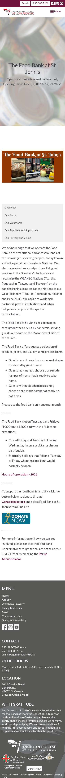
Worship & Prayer (12, 603)
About (6, 599)
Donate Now (34, 768)
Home (5, 595)
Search (25, 3)
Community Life (11, 616)
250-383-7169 (41, 3)
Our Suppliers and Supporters (21, 230)
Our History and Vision (18, 237)
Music (5, 612)
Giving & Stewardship (14, 620)
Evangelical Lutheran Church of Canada (13, 765)
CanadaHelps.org (13, 501)
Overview (10, 207)
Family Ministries (12, 607)
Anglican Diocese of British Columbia (33, 746)
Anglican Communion (41, 757)
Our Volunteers (13, 222)
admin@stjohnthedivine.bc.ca (18, 654)
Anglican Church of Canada (15, 757)
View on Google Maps (15, 694)
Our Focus (10, 215)
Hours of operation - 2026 (19, 474)
